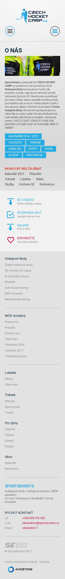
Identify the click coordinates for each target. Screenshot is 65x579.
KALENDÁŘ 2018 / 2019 (23, 136)
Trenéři (9, 412)
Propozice (11, 321)
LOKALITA (14, 148)
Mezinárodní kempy (17, 299)
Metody (10, 401)
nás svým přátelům (27, 239)
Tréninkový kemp (16, 356)
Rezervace (11, 468)
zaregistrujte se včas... (29, 214)
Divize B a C (12, 333)
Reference (47, 184)
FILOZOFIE (15, 142)
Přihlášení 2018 (14, 344)
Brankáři (10, 282)
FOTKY (33, 148)
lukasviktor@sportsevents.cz (40, 523)
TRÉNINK (35, 142)
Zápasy (9, 435)
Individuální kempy (17, 287)
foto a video (23, 227)
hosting (44, 561)
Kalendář (10, 463)
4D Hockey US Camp (18, 270)
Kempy (9, 440)
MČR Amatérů (14, 293)
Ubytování (11, 339)
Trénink (10, 179)
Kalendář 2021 (14, 174)
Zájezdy (10, 429)
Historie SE (26, 184)
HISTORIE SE (34, 155)
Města (9, 378)
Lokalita (25, 179)
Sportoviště (12, 407)
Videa (40, 179)
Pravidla (10, 327)
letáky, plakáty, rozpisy (29, 201)
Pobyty (9, 446)
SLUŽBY (13, 155)
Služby (9, 184)
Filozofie (35, 174)
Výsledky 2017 (14, 350)
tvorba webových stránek (21, 561)
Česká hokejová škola (19, 265)
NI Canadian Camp (17, 276)
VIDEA (49, 148)
